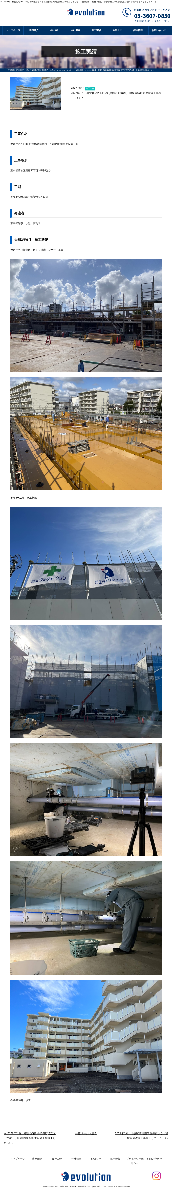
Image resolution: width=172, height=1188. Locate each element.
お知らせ (117, 30)
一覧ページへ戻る (86, 1133)
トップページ (13, 30)
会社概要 (75, 30)
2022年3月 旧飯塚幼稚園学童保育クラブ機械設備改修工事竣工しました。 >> (141, 1136)
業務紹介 (34, 30)
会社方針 (54, 30)
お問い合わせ (159, 30)
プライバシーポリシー (135, 1161)
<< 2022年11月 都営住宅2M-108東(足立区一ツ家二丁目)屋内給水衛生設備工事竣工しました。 (30, 1138)
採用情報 (138, 30)
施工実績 (96, 30)
